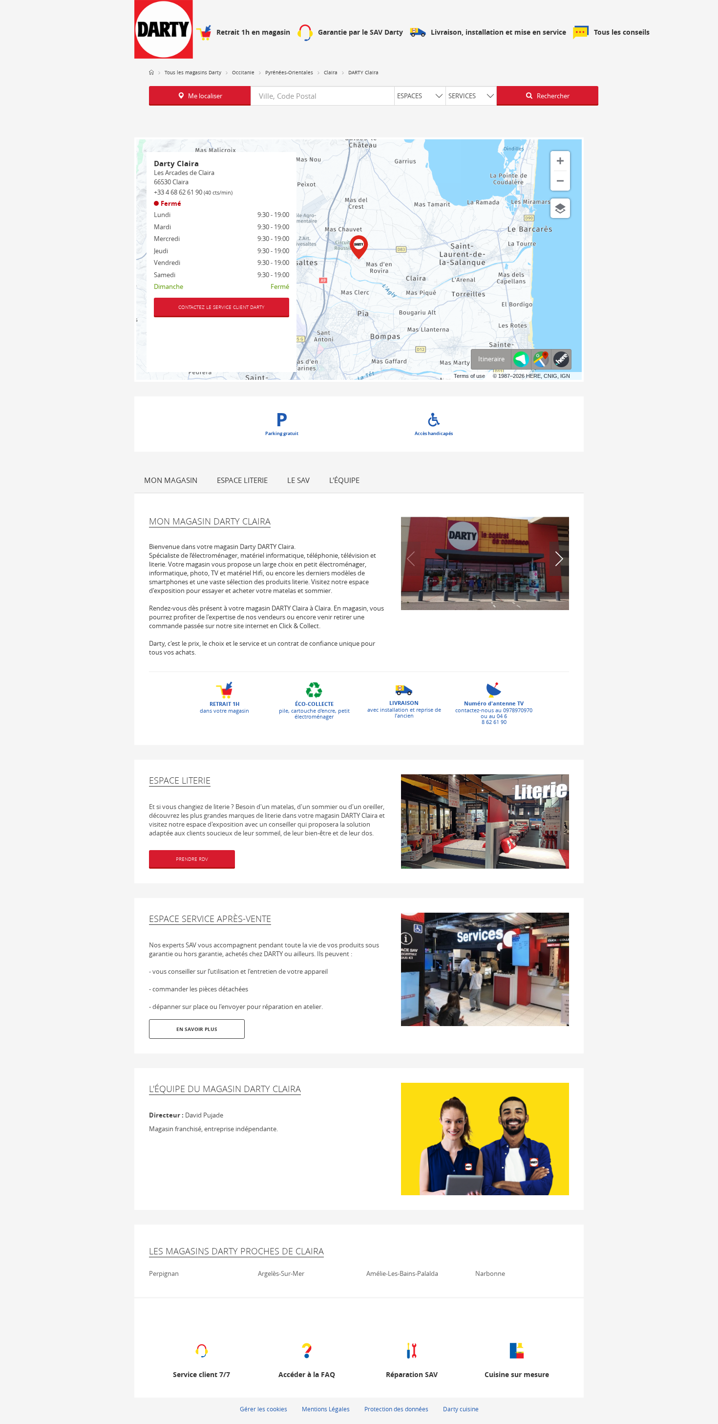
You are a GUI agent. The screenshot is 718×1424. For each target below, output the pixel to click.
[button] (559, 559)
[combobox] (374, 96)
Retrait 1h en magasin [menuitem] (253, 32)
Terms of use (469, 376)
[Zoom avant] (560, 161)
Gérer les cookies (263, 1409)
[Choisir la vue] (560, 208)
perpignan (164, 1273)
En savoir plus (196, 1029)
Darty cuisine (461, 1409)
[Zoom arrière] (560, 181)
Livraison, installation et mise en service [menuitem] (498, 32)
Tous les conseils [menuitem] (622, 32)
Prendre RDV (192, 859)
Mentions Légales (326, 1409)
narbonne (490, 1273)
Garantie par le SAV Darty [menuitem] (360, 32)
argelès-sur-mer (281, 1273)
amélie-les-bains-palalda (402, 1273)
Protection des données (396, 1409)
